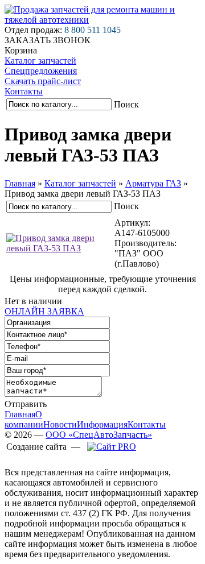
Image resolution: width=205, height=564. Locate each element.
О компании (24, 419)
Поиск (126, 104)
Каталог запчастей (40, 60)
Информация (102, 424)
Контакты (24, 91)
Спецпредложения (41, 71)
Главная (20, 183)
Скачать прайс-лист (43, 81)
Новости (60, 424)
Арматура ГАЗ (153, 183)
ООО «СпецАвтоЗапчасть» (99, 434)
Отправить (26, 404)
